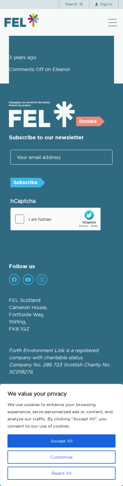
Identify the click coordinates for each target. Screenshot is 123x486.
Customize (61, 457)
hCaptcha (23, 201)
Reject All (62, 473)
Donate (88, 121)
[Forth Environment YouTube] (28, 279)
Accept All (62, 441)
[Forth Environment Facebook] (14, 279)
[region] (61, 435)
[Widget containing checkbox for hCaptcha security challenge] (55, 219)
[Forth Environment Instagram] (41, 279)
